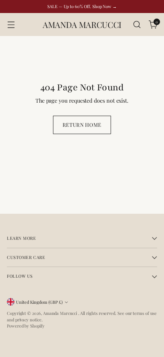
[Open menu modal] (11, 25)
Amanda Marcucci (60, 313)
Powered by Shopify (26, 326)
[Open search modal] (137, 25)
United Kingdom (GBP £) (39, 302)
